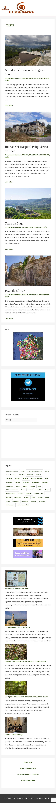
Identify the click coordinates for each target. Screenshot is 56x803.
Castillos (30, 474)
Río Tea (8, 501)
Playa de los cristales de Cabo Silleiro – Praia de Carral (25, 661)
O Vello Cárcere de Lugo (14, 734)
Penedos (30, 489)
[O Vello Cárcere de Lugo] (16, 725)
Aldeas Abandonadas (12, 471)
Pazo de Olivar (15, 290)
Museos (25, 486)
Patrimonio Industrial (12, 490)
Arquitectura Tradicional (34, 471)
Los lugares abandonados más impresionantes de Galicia (26, 697)
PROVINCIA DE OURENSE (39, 78)
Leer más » (9, 105)
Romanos (8, 497)
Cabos (47, 471)
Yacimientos (10, 505)
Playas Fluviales (10, 493)
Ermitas (25, 478)
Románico (17, 497)
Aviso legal (28, 762)
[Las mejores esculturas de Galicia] (16, 618)
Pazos (23, 489)
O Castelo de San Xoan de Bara (16, 588)
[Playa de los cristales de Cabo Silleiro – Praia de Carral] (16, 652)
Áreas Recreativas (23, 505)
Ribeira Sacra (39, 493)
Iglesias (26, 482)
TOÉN (7, 80)
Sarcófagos (25, 501)
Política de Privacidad (28, 768)
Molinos (44, 482)
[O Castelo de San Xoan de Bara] (16, 578)
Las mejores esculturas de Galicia (17, 627)
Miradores (35, 482)
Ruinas (26, 497)
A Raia (22, 471)
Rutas (33, 497)
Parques (32, 486)
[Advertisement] (28, 442)
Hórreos (17, 482)
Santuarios (15, 501)
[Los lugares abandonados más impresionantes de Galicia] (16, 688)
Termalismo (42, 501)
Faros (46, 478)
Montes (18, 486)
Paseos (39, 486)
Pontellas (20, 493)
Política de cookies (28, 780)
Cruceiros (9, 478)
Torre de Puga (14, 223)
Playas (47, 490)
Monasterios (9, 486)
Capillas (21, 474)
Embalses (17, 478)
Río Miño (40, 497)
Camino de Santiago (11, 474)
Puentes (29, 493)
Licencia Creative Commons (28, 774)
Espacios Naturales (36, 478)
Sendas (33, 501)
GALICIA (25, 78)
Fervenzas (9, 482)
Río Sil (47, 497)
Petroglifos (39, 489)
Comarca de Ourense (13, 78)
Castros (38, 474)
